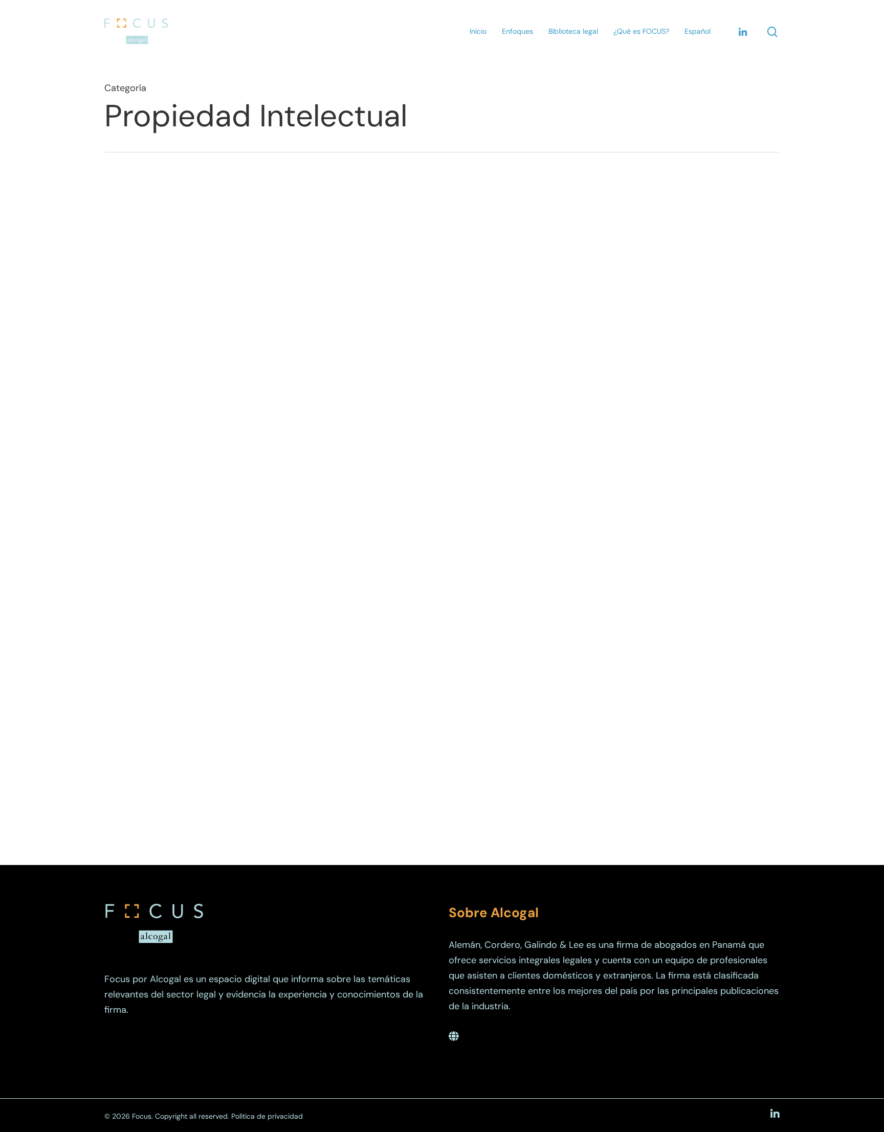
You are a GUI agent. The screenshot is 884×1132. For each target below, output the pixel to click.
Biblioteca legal (573, 31)
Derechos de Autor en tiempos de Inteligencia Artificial (404, 496)
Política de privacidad (267, 1116)
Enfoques (517, 31)
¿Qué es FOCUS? (641, 31)
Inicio (478, 31)
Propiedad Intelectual (177, 480)
